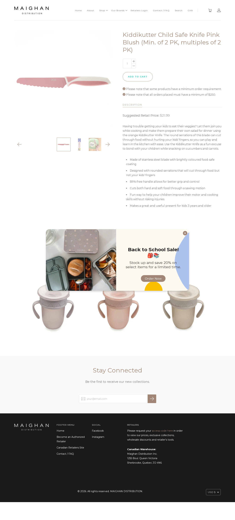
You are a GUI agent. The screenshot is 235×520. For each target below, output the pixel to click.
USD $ (212, 492)
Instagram (98, 436)
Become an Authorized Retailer (71, 439)
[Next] (107, 144)
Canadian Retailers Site (70, 447)
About (90, 10)
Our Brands (118, 10)
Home (78, 10)
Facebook (98, 430)
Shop (102, 10)
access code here (162, 430)
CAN (190, 10)
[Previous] (19, 144)
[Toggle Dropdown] (107, 10)
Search (179, 10)
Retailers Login (139, 10)
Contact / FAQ (161, 10)
